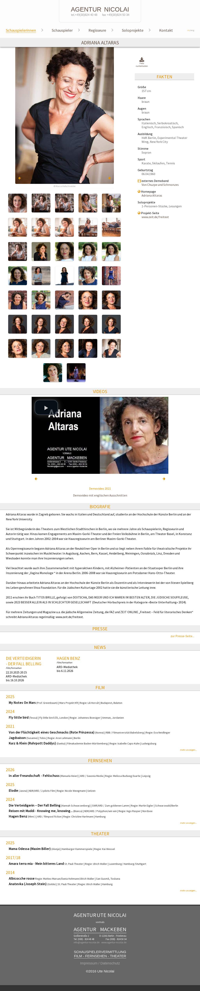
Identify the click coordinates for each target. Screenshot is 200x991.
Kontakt (166, 30)
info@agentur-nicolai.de (86, 942)
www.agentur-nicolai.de (113, 942)
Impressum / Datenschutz (100, 963)
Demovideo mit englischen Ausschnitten (100, 495)
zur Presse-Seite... (182, 636)
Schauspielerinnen (21, 30)
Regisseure (97, 30)
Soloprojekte (132, 30)
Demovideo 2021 (100, 488)
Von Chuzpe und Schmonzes (160, 185)
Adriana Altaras (152, 195)
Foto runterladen (142, 64)
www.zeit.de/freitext (155, 217)
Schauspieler (62, 30)
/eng (190, 30)
